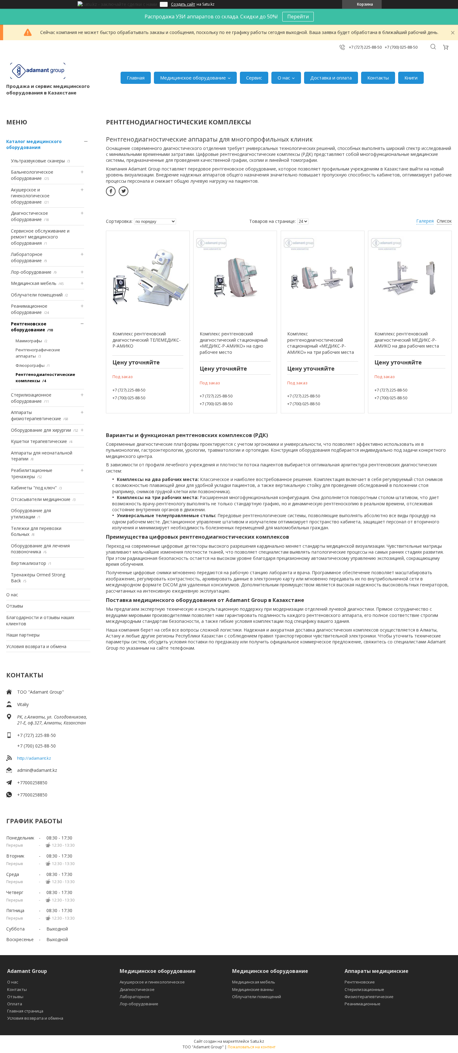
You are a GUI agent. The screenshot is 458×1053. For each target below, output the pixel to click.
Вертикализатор (28, 563)
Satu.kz (257, 1041)
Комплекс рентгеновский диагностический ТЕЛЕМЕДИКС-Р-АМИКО (146, 340)
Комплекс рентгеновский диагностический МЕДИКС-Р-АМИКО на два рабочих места (407, 340)
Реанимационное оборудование (29, 309)
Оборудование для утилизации (31, 513)
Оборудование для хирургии (41, 430)
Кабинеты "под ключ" (34, 488)
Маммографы (29, 341)
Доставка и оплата (331, 78)
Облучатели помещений (37, 295)
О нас (284, 78)
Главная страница (25, 1011)
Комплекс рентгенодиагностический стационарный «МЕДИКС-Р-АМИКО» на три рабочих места (320, 343)
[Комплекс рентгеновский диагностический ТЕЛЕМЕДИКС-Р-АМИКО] (147, 278)
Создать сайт (183, 4)
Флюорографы (30, 365)
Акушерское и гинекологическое (152, 982)
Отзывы (14, 606)
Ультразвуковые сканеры (38, 161)
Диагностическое (137, 989)
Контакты (378, 78)
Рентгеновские (360, 982)
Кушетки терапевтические (39, 441)
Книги (410, 78)
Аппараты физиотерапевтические (36, 415)
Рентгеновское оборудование (28, 327)
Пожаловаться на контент (251, 1047)
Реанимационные (362, 1004)
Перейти (298, 16)
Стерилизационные (364, 989)
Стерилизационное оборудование (31, 398)
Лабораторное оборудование (26, 257)
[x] (123, 191)
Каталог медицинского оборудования (34, 144)
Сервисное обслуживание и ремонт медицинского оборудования (40, 237)
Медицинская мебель (33, 283)
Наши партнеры (23, 635)
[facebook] (111, 191)
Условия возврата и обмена (36, 646)
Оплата (14, 1004)
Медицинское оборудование (193, 78)
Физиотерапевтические (369, 996)
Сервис (254, 78)
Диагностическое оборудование (29, 216)
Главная (136, 78)
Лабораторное (135, 996)
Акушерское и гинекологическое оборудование (30, 196)
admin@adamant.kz (37, 770)
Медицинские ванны (253, 989)
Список (444, 221)
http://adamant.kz (34, 758)
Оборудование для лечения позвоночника (40, 549)
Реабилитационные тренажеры (31, 473)
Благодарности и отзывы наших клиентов (40, 620)
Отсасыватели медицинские (40, 499)
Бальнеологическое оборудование (32, 175)
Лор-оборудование (31, 272)
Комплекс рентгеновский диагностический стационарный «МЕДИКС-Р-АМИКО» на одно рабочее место (234, 343)
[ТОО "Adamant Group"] (37, 71)
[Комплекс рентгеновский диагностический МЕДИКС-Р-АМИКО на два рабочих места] (409, 278)
